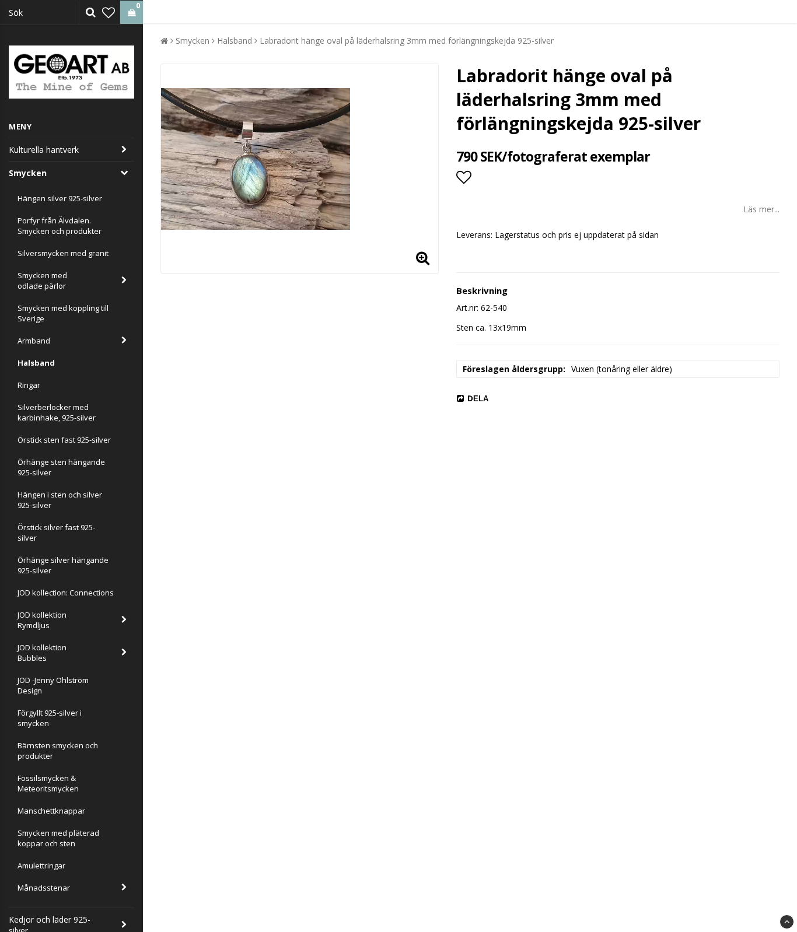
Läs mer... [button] (761, 209)
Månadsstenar (44, 887)
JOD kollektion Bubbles (42, 652)
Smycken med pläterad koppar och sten (58, 838)
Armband (34, 340)
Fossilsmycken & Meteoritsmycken (48, 783)
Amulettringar (41, 865)
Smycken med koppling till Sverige (63, 313)
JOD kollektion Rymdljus (42, 619)
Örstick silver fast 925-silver (56, 532)
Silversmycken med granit (63, 253)
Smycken (28, 172)
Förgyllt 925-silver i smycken (50, 717)
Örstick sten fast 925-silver (64, 440)
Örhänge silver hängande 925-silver (63, 565)
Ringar (29, 385)
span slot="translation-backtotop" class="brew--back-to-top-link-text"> (786, 922)
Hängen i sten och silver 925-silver (60, 499)
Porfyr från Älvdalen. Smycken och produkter (60, 225)
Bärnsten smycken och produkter (58, 750)
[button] (108, 12)
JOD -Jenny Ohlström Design (53, 685)
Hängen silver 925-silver (60, 198)
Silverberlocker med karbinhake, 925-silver (57, 412)
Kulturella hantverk (44, 149)
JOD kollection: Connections (66, 592)
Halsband (36, 363)
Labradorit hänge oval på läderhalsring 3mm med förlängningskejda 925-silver (407, 40)
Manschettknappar (51, 810)
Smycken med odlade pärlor (42, 280)
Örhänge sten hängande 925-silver (61, 467)
